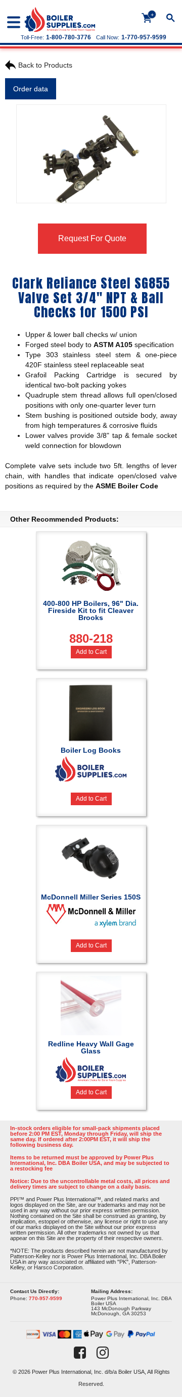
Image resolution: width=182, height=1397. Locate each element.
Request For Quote (92, 238)
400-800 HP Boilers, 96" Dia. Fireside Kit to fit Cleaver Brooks (91, 622)
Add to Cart (91, 651)
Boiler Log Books (91, 750)
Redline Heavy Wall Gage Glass (91, 1047)
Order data (30, 89)
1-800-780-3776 (68, 37)
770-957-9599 (45, 1298)
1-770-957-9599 (143, 37)
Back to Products (45, 65)
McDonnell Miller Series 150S (91, 897)
